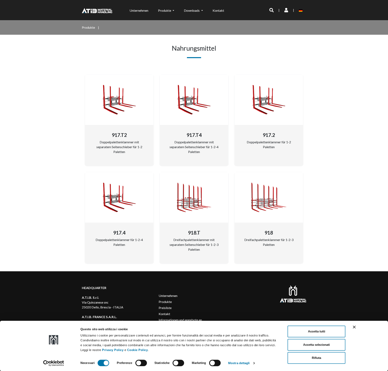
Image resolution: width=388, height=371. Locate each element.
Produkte (165, 302)
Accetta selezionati (316, 344)
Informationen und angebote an (180, 320)
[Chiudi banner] (354, 327)
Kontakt (218, 10)
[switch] (141, 363)
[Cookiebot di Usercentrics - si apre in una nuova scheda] (53, 363)
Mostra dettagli (239, 363)
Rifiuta (316, 357)
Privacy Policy (112, 350)
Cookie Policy (137, 350)
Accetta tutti (316, 331)
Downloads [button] (192, 10)
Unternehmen (139, 10)
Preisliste (165, 308)
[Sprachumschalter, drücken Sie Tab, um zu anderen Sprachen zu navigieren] (301, 10)
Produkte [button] (165, 10)
